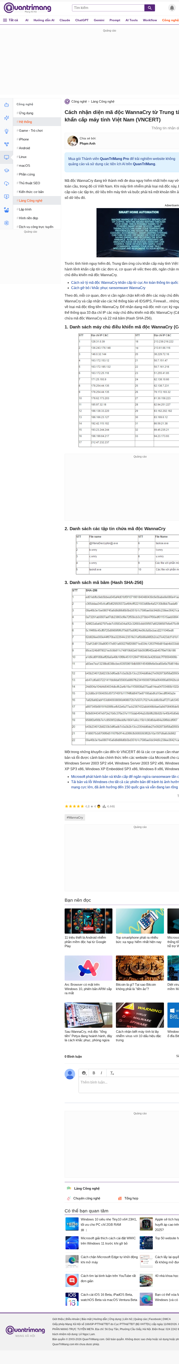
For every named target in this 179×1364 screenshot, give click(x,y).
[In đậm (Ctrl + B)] (94, 1073)
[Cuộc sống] (6, 209)
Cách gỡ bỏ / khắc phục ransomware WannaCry (108, 288)
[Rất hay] (82, 806)
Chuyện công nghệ (86, 1198)
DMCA (167, 1319)
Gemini (99, 20)
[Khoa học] (6, 223)
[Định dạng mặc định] (111, 1073)
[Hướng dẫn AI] (6, 131)
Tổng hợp (131, 1198)
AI (26, 20)
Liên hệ (127, 1319)
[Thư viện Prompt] (6, 117)
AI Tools (132, 20)
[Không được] (67, 806)
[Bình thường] (74, 806)
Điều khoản (73, 1319)
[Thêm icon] (84, 1073)
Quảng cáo (140, 1319)
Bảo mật (86, 1319)
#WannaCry (75, 817)
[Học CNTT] (6, 170)
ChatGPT (82, 20)
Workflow (150, 20)
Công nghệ (79, 101)
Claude (65, 20)
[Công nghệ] (6, 157)
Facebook (155, 1319)
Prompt (115, 20)
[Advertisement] (30, 261)
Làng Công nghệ (102, 101)
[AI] (6, 104)
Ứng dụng (115, 1319)
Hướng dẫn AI (44, 20)
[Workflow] (6, 144)
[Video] (6, 196)
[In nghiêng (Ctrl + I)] (101, 1073)
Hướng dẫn (100, 1319)
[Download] (6, 183)
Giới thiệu (58, 1319)
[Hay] (78, 806)
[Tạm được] (70, 806)
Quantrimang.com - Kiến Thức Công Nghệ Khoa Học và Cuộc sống (29, 8)
